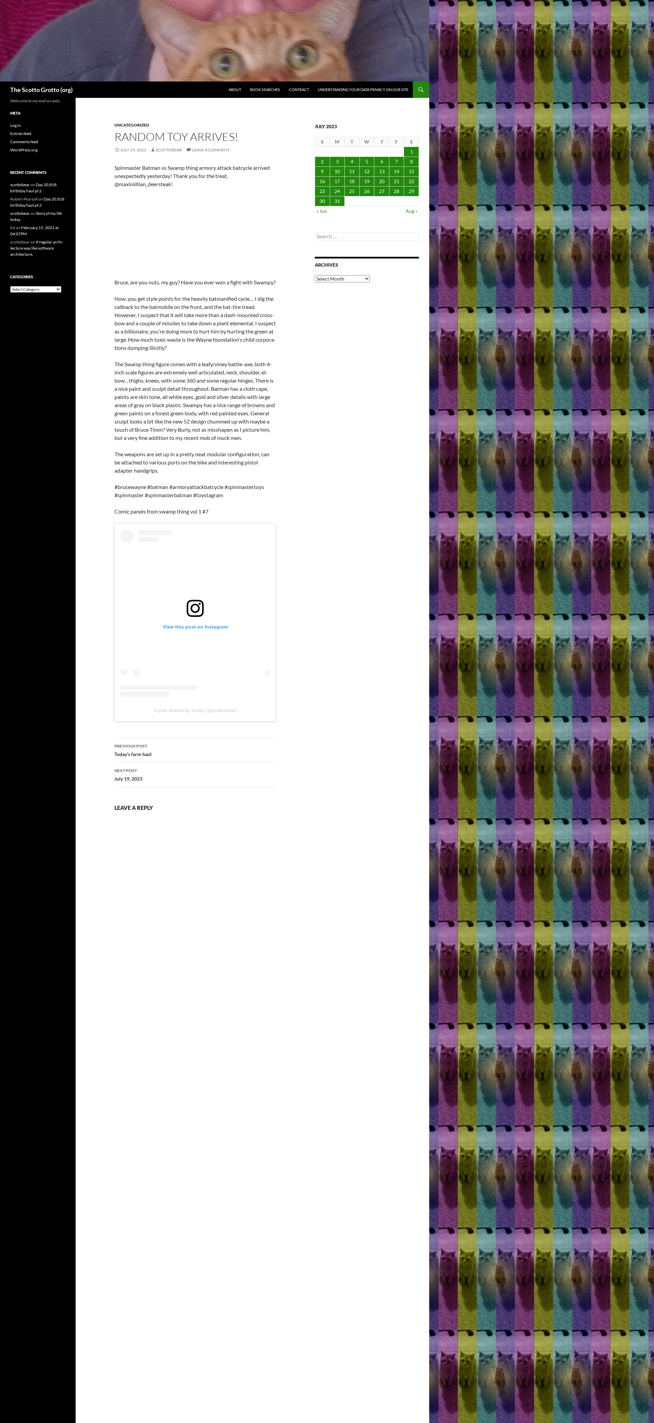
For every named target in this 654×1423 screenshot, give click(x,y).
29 (411, 191)
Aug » (411, 211)
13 (382, 171)
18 (352, 181)
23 (322, 191)
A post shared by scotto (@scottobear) (195, 710)
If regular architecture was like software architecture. (36, 248)
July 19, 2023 (128, 775)
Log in (15, 125)
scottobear (169, 149)
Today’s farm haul (133, 750)
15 (411, 171)
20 (382, 181)
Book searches (265, 89)
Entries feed (20, 133)
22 (411, 181)
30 (322, 201)
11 (352, 171)
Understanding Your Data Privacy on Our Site (363, 89)
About (235, 89)
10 (337, 171)
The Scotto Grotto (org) (41, 89)
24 (337, 191)
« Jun (321, 211)
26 (367, 191)
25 (352, 191)
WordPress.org (23, 149)
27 (382, 191)
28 (396, 191)
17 (337, 181)
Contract (299, 89)
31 (337, 201)
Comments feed (24, 141)
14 (396, 171)
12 (367, 171)
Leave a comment (211, 149)
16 (322, 181)
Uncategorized (131, 125)
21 (396, 181)
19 (367, 181)
